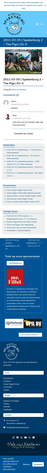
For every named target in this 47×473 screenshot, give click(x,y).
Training (6, 404)
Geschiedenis (8, 378)
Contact (6, 390)
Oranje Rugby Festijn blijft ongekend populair (24, 193)
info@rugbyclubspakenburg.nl (18, 427)
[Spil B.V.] (33, 323)
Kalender (6, 406)
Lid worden (7, 387)
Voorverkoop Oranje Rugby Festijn (20, 199)
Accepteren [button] (38, 464)
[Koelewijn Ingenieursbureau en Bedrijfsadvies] (14, 323)
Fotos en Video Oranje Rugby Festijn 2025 (23, 202)
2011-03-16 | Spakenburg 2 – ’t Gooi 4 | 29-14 (32, 243)
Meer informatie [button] (9, 469)
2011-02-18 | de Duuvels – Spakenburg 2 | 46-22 (11, 244)
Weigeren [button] (26, 464)
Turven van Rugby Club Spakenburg (20, 225)
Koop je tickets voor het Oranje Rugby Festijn (24, 196)
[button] (45, 5)
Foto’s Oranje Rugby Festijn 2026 (19, 190)
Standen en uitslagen (11, 401)
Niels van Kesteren (19, 89)
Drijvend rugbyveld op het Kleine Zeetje (22, 222)
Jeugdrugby (7, 409)
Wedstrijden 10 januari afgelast (19, 230)
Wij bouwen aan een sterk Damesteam (21, 227)
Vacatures (7, 381)
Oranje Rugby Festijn (11, 384)
